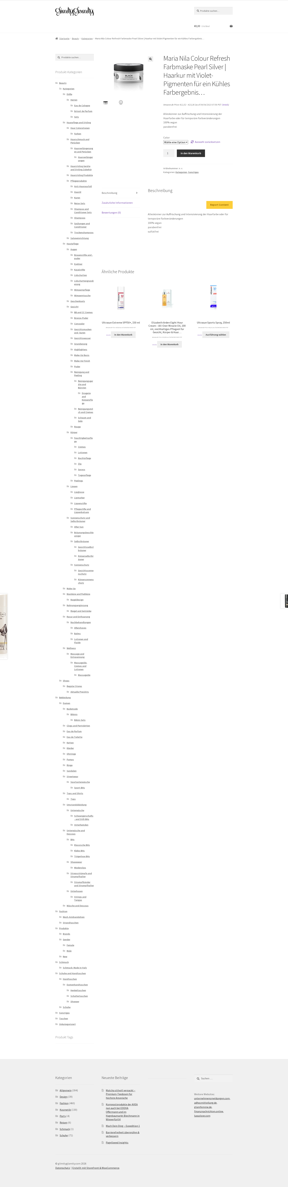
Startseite (64, 38)
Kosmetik (65, 1109)
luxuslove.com (202, 1115)
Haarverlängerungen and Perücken (83, 150)
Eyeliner (78, 264)
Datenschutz (62, 1168)
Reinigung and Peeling (81, 373)
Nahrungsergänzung (77, 605)
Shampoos (79, 217)
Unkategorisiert (67, 1024)
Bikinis (74, 714)
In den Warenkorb (191, 153)
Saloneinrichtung (79, 238)
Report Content (219, 204)
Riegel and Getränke (80, 611)
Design (64, 1096)
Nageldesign (77, 599)
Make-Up (71, 588)
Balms (77, 633)
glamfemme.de (203, 1107)
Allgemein (66, 1090)
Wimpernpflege (82, 289)
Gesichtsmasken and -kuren (83, 331)
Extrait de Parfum (83, 111)
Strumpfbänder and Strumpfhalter (84, 884)
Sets (76, 116)
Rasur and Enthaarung (78, 616)
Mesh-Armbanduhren (73, 917)
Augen (73, 249)
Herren (73, 99)
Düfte (69, 94)
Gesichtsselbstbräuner (86, 549)
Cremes (82, 446)
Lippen (74, 486)
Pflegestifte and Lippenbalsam (82, 511)
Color (166, 137)
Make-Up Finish (82, 360)
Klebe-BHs (79, 850)
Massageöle (84, 675)
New (65, 956)
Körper (73, 432)
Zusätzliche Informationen (117, 202)
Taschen (63, 1018)
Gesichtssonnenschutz (86, 572)
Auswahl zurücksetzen (207, 142)
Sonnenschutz (81, 564)
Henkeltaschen (78, 990)
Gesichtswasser (82, 338)
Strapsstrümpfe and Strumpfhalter (81, 875)
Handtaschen (70, 979)
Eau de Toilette (74, 737)
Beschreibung (109, 192)
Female (70, 945)
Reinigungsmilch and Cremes (85, 410)
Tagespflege (84, 475)
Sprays (81, 469)
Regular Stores (74, 686)
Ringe (69, 765)
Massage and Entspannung (77, 655)
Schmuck (64, 962)
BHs (72, 839)
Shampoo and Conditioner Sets (83, 211)
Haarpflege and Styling (79, 122)
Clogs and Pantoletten (78, 725)
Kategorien (87, 38)
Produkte (64, 928)
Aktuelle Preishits (79, 691)
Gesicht (74, 306)
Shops (66, 680)
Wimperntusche (82, 295)
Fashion (63, 911)
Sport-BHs (79, 787)
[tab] (121, 193)
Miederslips (80, 867)
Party (63, 1116)
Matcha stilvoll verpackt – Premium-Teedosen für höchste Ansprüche (120, 1094)
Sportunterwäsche (80, 782)
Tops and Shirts (75, 793)
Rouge (77, 426)
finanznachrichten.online (208, 1111)
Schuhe (66, 1007)
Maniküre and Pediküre (78, 594)
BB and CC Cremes (83, 312)
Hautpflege (72, 243)
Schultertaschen (79, 996)
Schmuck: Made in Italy (75, 967)
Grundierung (80, 343)
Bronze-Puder (81, 318)
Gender (66, 939)
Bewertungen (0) (111, 212)
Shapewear (76, 862)
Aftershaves (80, 627)
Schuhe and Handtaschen (72, 973)
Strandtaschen (70, 922)
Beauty (75, 38)
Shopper (74, 1001)
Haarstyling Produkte (81, 175)
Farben (77, 133)
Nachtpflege (84, 458)
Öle (80, 463)
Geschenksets (77, 301)
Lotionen (82, 452)
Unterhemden (81, 824)
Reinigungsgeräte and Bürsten (85, 384)
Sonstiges (193, 172)
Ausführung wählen (216, 334)
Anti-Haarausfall (83, 186)
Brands (66, 933)
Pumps (70, 759)
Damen (66, 703)
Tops (73, 799)
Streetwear (72, 776)
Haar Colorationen (80, 128)
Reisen (63, 1122)
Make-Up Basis (81, 355)
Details (225, 104)
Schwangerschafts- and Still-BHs (83, 817)
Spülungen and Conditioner (82, 225)
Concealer (79, 323)
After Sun (79, 526)
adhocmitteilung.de (205, 1102)
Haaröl (77, 192)
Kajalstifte (79, 269)
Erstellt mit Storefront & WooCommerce (95, 1168)
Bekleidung (65, 697)
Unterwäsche (77, 810)
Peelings (78, 480)
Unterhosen (76, 891)
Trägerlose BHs (82, 856)
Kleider (70, 748)
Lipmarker (79, 497)
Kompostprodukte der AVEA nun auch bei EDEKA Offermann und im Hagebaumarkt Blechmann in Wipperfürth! (123, 1112)
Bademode (72, 708)
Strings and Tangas (80, 898)
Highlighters (80, 349)
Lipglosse (79, 492)
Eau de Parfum (74, 731)
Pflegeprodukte (78, 180)
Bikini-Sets (80, 720)
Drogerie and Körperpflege (87, 398)
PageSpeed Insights (117, 1142)
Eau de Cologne (82, 105)
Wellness (71, 648)
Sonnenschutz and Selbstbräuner (80, 519)
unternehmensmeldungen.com (212, 1098)
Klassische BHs (82, 845)
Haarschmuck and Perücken (79, 141)
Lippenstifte (80, 503)
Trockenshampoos (84, 232)
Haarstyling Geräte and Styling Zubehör (81, 168)
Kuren (77, 197)
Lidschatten (80, 275)
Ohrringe (71, 753)
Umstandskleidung (76, 804)
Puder (77, 366)
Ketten (70, 742)
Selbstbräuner (81, 541)
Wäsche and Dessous (77, 905)
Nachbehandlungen (80, 622)
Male (69, 950)
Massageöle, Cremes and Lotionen (80, 666)
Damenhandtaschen (77, 984)
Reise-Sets (79, 203)
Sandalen (71, 770)
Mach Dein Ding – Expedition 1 (123, 1126)
